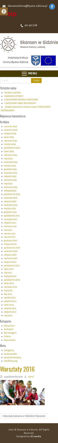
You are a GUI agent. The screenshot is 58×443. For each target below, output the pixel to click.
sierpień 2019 (10, 262)
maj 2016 (8, 290)
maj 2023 (8, 183)
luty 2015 (8, 294)
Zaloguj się (9, 350)
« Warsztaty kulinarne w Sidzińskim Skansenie (23, 416)
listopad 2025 (10, 133)
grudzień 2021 (10, 212)
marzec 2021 (10, 233)
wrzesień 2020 (11, 251)
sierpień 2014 (10, 301)
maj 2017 (8, 272)
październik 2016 (12, 280)
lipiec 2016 (9, 283)
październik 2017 (12, 265)
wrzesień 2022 (10, 198)
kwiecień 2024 (10, 162)
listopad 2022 (10, 190)
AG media (35, 436)
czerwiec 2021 (10, 226)
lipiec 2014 (9, 305)
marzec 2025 (10, 144)
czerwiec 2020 (10, 258)
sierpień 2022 (10, 201)
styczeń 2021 (10, 237)
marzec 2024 (10, 165)
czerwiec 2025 (10, 141)
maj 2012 (8, 315)
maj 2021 (8, 230)
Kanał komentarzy (12, 357)
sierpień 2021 (10, 223)
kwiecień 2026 (10, 130)
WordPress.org (10, 361)
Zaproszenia (10, 340)
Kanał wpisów (10, 354)
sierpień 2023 (10, 176)
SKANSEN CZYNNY (13, 96)
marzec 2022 (10, 208)
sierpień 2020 (10, 255)
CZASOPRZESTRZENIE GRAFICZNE (21, 99)
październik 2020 (12, 248)
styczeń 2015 (10, 297)
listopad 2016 (10, 276)
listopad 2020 (10, 244)
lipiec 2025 (9, 137)
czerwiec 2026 (10, 126)
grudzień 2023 (10, 169)
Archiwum (8, 329)
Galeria (7, 336)
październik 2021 (12, 215)
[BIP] (9, 14)
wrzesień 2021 (10, 219)
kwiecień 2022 (10, 205)
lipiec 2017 (9, 269)
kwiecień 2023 (10, 187)
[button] (4, 11)
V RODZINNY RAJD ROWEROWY (20, 103)
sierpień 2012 (10, 312)
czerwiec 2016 (10, 287)
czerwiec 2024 (10, 155)
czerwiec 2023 (10, 180)
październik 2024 (12, 148)
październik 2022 (12, 194)
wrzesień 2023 (10, 173)
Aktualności (9, 326)
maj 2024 (8, 158)
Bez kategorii (10, 333)
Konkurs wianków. (12, 92)
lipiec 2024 (9, 151)
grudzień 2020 (10, 240)
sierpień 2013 (10, 308)
